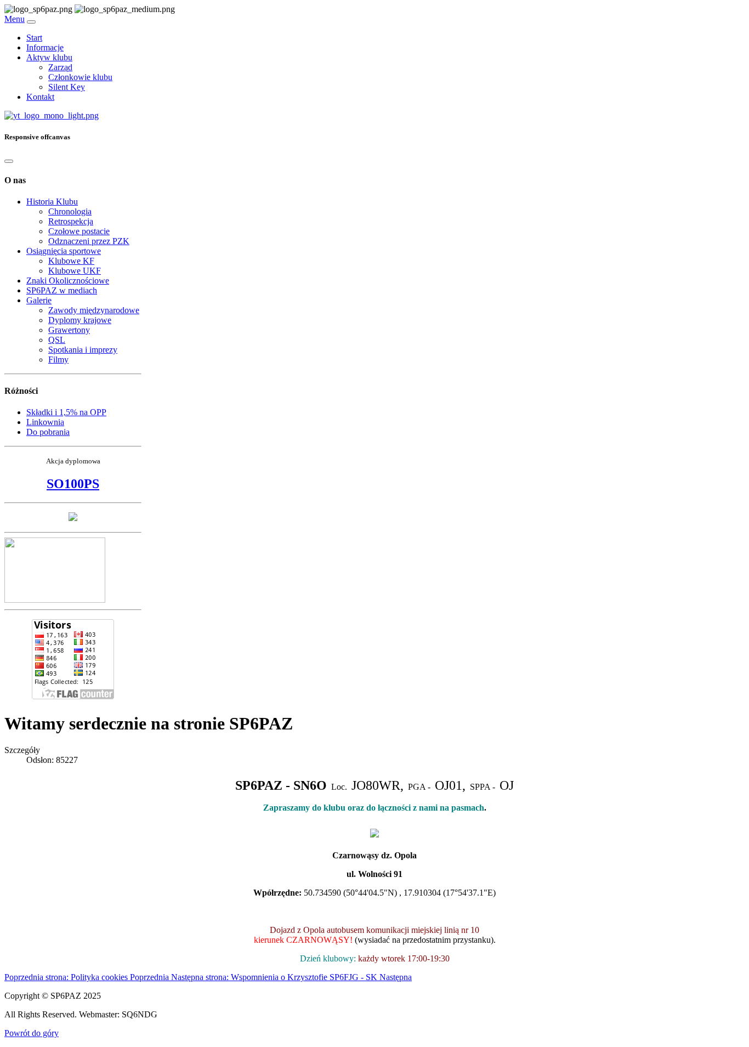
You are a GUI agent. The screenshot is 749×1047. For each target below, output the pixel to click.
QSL (56, 339)
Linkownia (45, 422)
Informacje (45, 47)
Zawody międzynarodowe (93, 310)
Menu (14, 19)
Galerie (39, 300)
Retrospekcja (70, 221)
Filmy (58, 359)
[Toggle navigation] (31, 22)
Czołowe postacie (79, 231)
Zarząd (60, 67)
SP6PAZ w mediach (61, 290)
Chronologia (70, 211)
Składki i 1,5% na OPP (66, 412)
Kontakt (40, 96)
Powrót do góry (31, 1033)
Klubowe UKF (74, 270)
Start (34, 37)
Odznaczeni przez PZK (88, 241)
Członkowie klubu (80, 77)
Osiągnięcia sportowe (63, 251)
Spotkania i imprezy (82, 349)
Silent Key (66, 87)
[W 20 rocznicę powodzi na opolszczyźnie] (73, 518)
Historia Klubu (52, 201)
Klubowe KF (71, 260)
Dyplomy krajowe (79, 320)
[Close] (8, 161)
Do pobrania (48, 432)
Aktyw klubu (49, 57)
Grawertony (69, 330)
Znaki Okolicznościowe (67, 280)
